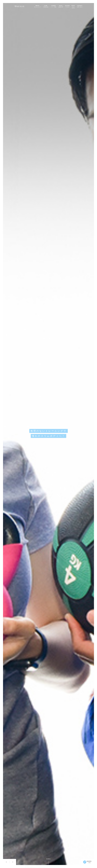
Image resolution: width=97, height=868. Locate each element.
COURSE (53, 6)
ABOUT (37, 6)
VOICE (60, 6)
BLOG (73, 6)
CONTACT (80, 6)
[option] (48, 434)
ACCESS (67, 6)
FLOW (45, 6)
